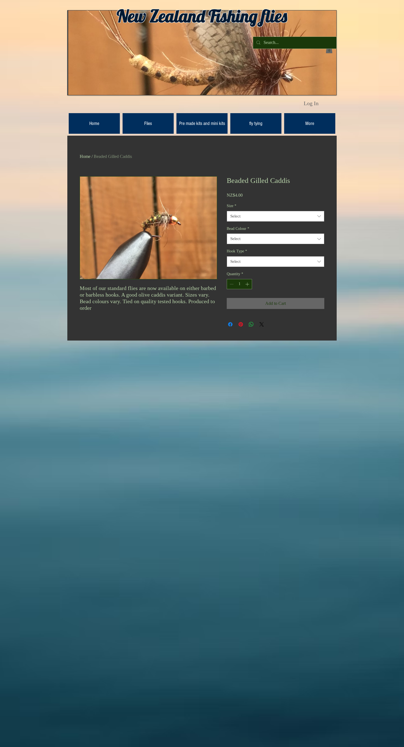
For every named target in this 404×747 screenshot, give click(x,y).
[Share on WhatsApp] (251, 324)
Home (85, 156)
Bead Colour (238, 229)
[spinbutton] (239, 284)
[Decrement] (231, 284)
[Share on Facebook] (230, 324)
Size (231, 206)
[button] (329, 49)
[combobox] (275, 216)
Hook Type (237, 251)
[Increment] (247, 284)
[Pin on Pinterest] (240, 324)
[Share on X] (261, 324)
